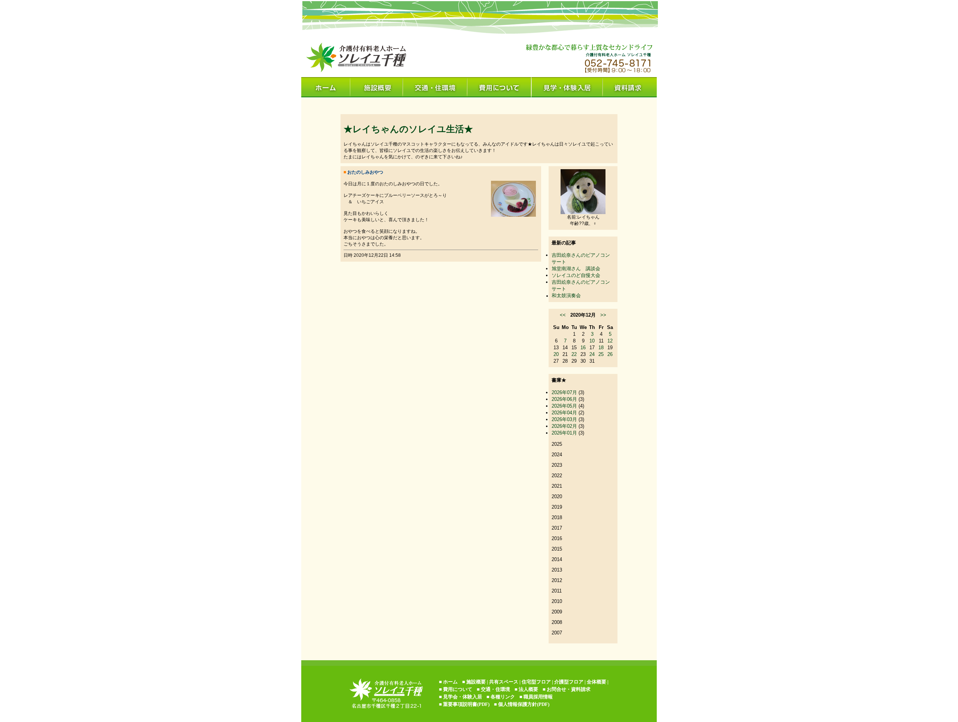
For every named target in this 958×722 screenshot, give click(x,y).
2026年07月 (564, 392)
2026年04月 (564, 412)
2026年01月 (564, 433)
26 (610, 354)
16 (583, 347)
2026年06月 (564, 399)
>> (603, 315)
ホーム (450, 682)
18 (601, 347)
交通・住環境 (495, 689)
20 (556, 354)
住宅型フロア (536, 682)
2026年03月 (564, 419)
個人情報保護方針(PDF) (523, 704)
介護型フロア (568, 682)
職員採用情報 (538, 697)
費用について (457, 689)
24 (592, 354)
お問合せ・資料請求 (569, 689)
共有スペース (503, 682)
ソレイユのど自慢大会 (576, 275)
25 (601, 354)
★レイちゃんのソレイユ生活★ (408, 129)
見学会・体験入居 (462, 697)
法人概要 (528, 689)
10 (592, 341)
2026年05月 (564, 406)
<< (563, 315)
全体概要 (596, 682)
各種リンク (503, 697)
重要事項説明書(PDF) (466, 704)
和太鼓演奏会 (566, 295)
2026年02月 (564, 426)
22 (574, 354)
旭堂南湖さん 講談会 (576, 268)
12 (610, 341)
